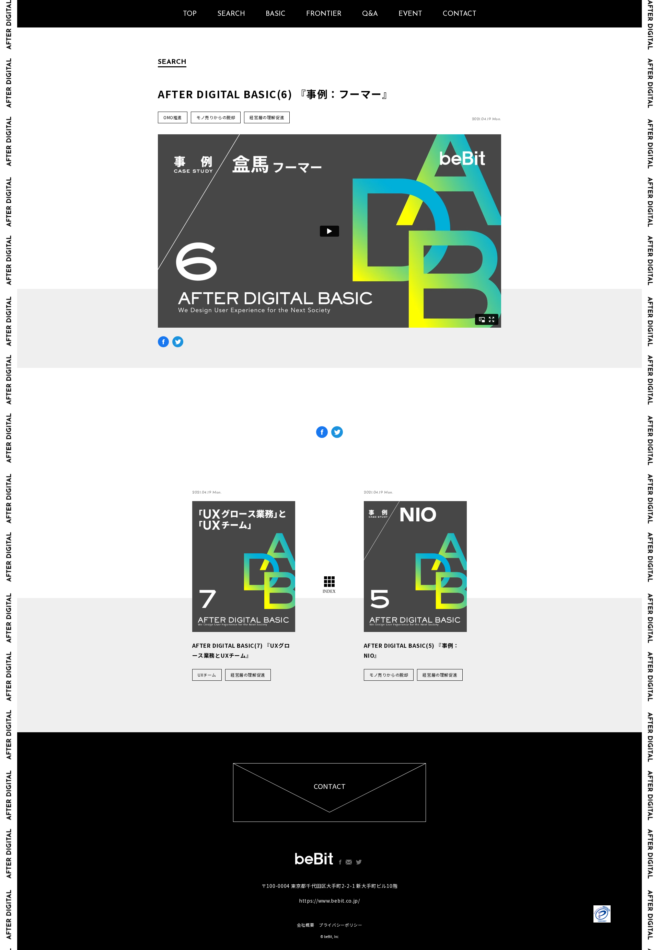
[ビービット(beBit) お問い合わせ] (349, 862)
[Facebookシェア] (163, 343)
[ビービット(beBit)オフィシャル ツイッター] (359, 862)
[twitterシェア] (177, 343)
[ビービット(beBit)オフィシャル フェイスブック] (340, 862)
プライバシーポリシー (340, 925)
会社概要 (305, 925)
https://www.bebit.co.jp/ (329, 900)
